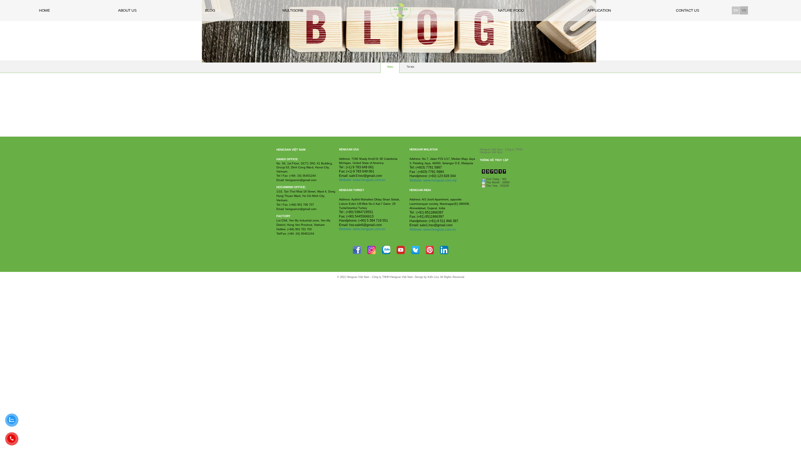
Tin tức (410, 66)
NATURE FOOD (511, 10)
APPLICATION (599, 10)
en (736, 10)
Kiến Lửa (433, 277)
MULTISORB (292, 10)
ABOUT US (127, 10)
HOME (44, 10)
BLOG (210, 10)
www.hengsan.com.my (440, 180)
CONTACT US (687, 10)
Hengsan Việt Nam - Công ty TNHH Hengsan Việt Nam (501, 151)
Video (390, 66)
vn (744, 10)
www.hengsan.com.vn (369, 180)
